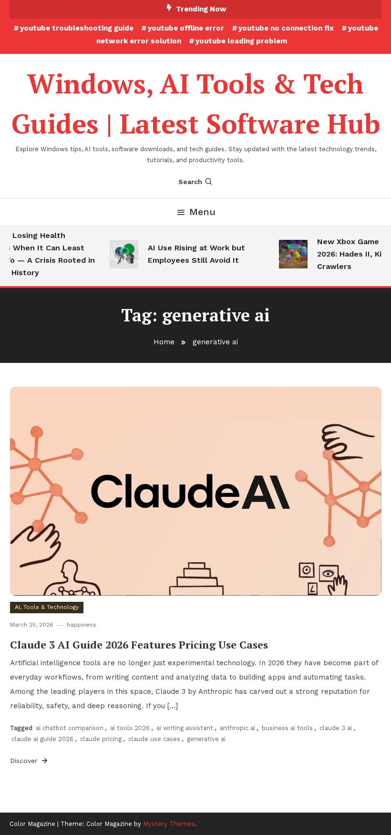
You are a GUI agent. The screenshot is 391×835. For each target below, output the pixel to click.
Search (190, 182)
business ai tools (287, 728)
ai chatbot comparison (69, 728)
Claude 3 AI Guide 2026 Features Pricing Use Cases (139, 644)
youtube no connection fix (286, 28)
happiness (81, 624)
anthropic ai (237, 728)
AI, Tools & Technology (47, 607)
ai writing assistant (184, 728)
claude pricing (101, 738)
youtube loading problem (241, 41)
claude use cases (154, 738)
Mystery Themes (169, 823)
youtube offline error (186, 28)
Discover (25, 760)
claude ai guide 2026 (42, 738)
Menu (202, 211)
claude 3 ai (335, 728)
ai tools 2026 (130, 728)
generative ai (206, 738)
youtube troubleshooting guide (77, 28)
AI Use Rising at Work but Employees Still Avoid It (192, 254)
